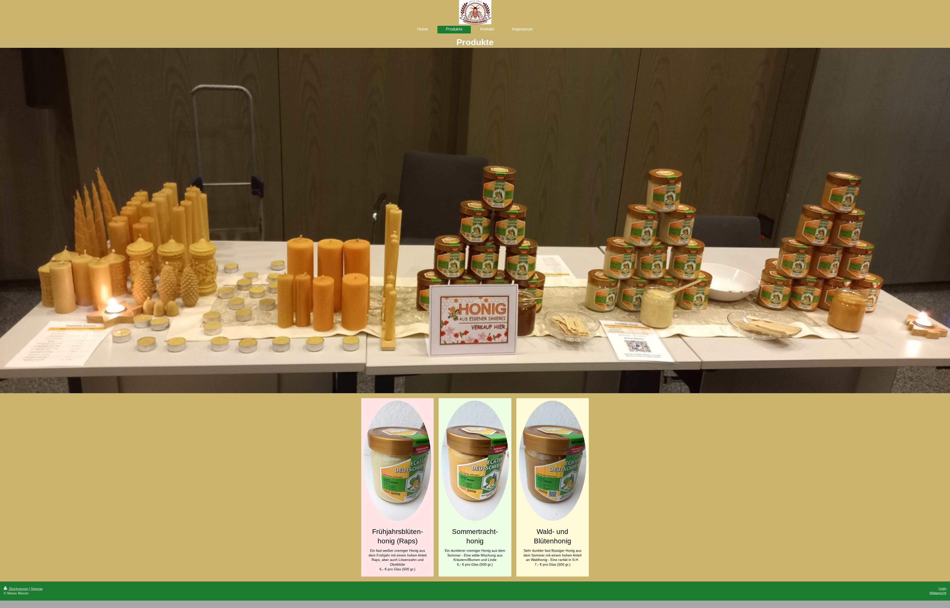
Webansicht (937, 593)
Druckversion (18, 589)
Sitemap (37, 589)
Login (942, 588)
